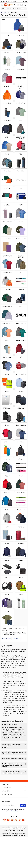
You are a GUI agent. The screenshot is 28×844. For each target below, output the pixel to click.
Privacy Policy (7, 830)
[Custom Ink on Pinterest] (12, 820)
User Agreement (14, 832)
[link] (8, 4)
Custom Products (6, 827)
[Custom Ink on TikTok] (19, 820)
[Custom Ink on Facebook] (5, 820)
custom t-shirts (21, 828)
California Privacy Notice (18, 830)
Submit (23, 805)
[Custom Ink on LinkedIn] (8, 820)
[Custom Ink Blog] (23, 820)
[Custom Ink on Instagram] (16, 820)
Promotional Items (16, 827)
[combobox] (14, 8)
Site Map (24, 827)
